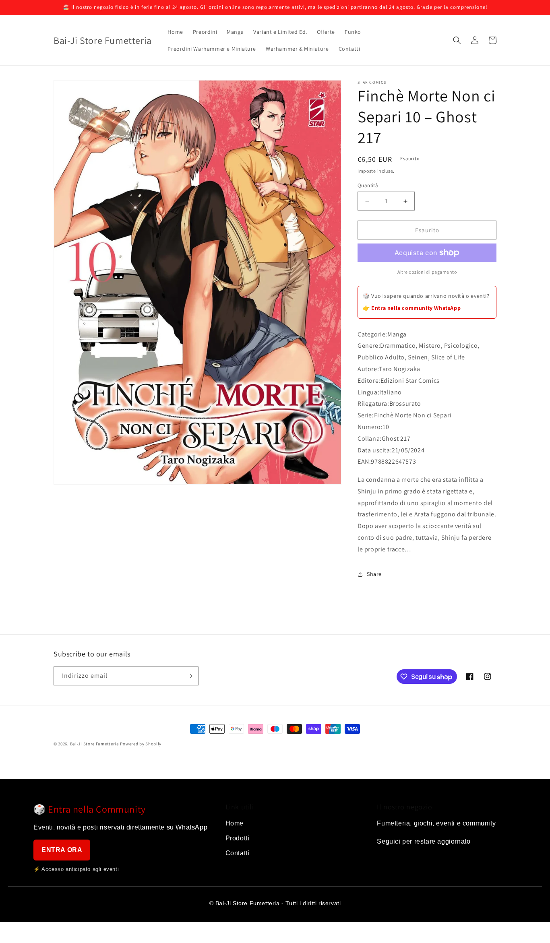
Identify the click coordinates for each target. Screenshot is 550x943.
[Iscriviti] (189, 675)
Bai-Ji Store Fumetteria (94, 744)
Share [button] (374, 574)
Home (234, 823)
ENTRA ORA (61, 849)
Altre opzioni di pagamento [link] (427, 272)
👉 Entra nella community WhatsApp (412, 308)
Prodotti (237, 838)
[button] (457, 40)
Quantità (368, 185)
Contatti (237, 853)
